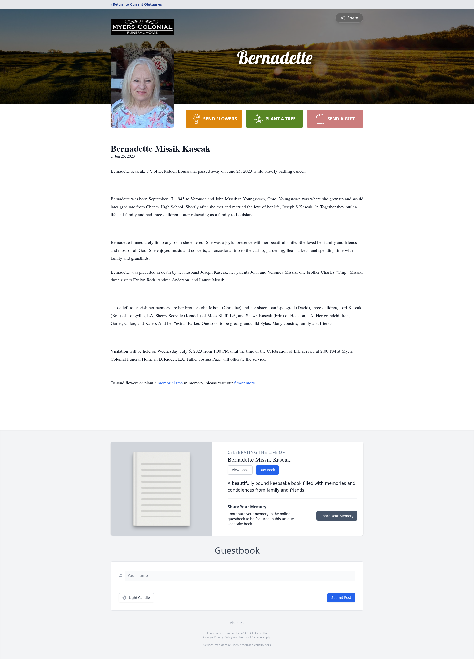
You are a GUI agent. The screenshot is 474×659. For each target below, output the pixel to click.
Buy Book (267, 470)
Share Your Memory (337, 515)
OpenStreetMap (242, 645)
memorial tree (170, 382)
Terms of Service (250, 637)
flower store (244, 382)
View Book (240, 470)
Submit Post (341, 597)
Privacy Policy (223, 637)
